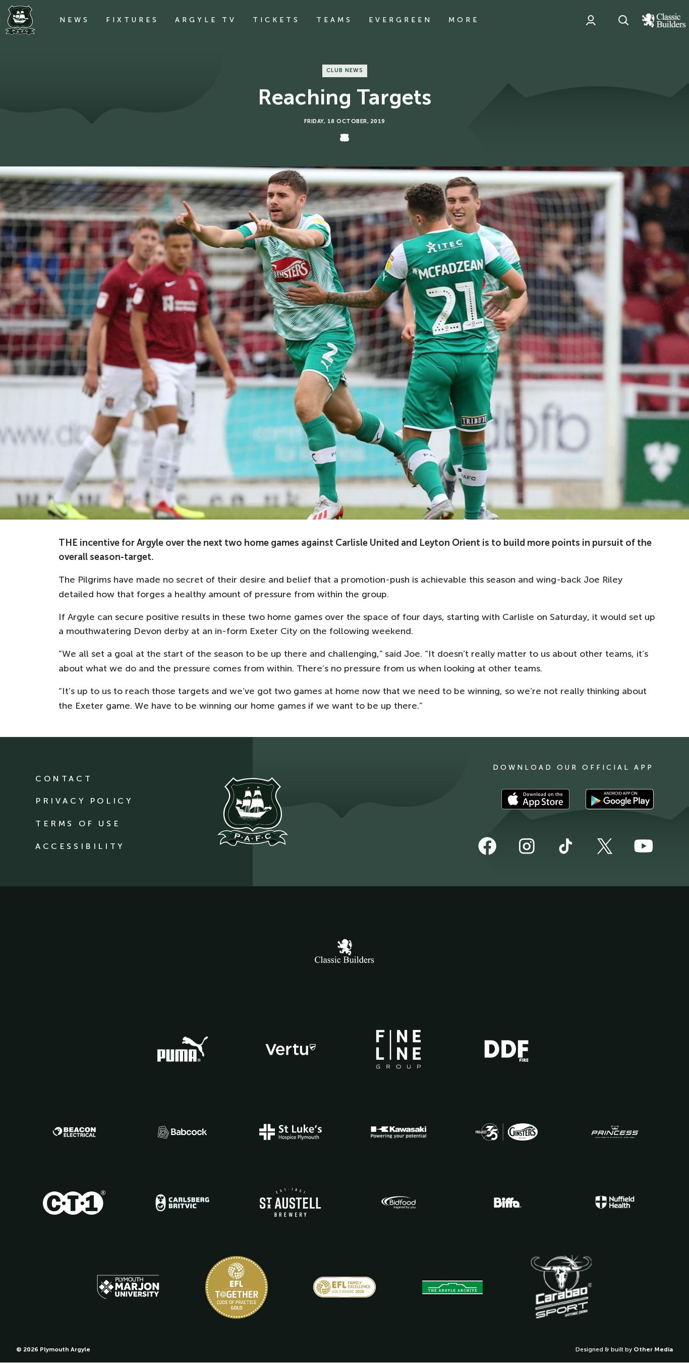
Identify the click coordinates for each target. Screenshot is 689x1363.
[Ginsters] (506, 1132)
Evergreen (400, 20)
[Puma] (182, 1049)
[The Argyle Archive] (452, 1287)
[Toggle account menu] (590, 20)
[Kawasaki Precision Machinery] (398, 1132)
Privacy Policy (84, 801)
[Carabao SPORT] (561, 1287)
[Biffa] (506, 1202)
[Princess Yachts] (615, 1132)
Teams (334, 20)
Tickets (276, 20)
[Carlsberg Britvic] (182, 1202)
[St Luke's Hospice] (290, 1132)
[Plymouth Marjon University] (128, 1287)
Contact (63, 778)
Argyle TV (206, 20)
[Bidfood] (398, 1202)
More (463, 20)
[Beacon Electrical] (74, 1132)
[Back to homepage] (20, 20)
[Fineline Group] (398, 1049)
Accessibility (80, 846)
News (75, 20)
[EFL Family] (344, 1287)
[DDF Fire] (506, 1049)
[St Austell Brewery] (290, 1202)
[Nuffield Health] (615, 1202)
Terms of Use (78, 823)
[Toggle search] (623, 20)
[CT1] (74, 1202)
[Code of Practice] (236, 1287)
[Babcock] (182, 1132)
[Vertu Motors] (290, 1049)
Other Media (653, 1349)
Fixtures (132, 20)
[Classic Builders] (344, 952)
